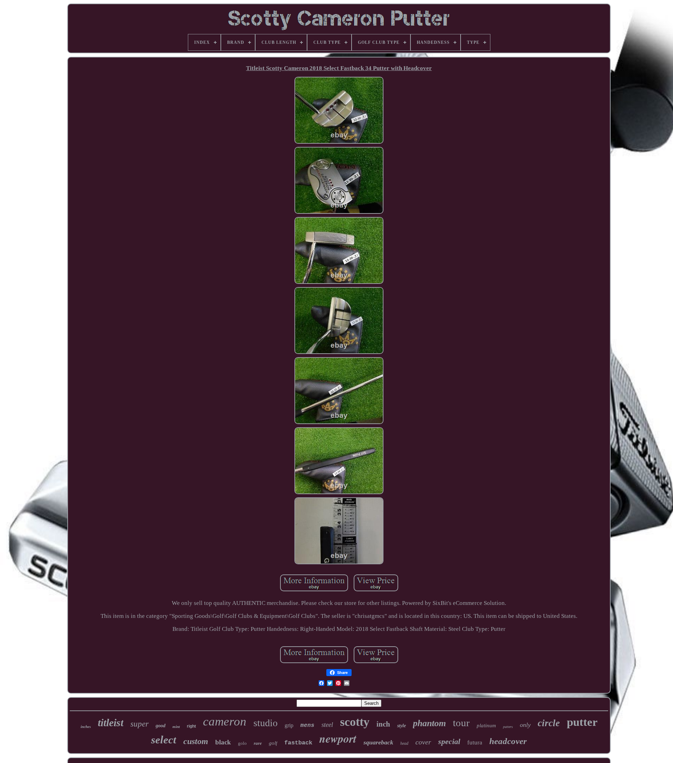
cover (423, 742)
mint (176, 726)
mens (307, 725)
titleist (110, 722)
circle (549, 723)
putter (582, 722)
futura (474, 742)
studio (265, 722)
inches (86, 726)
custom (195, 741)
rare (258, 743)
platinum (486, 725)
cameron (224, 721)
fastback (298, 743)
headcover (508, 741)
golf (273, 743)
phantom (429, 723)
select (163, 740)
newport (337, 738)
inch (383, 724)
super (139, 724)
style (401, 725)
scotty (354, 721)
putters (508, 727)
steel (327, 724)
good (160, 725)
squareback (378, 742)
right (191, 726)
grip (289, 725)
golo (242, 743)
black (223, 742)
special (449, 741)
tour (461, 722)
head (404, 743)
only (525, 724)
